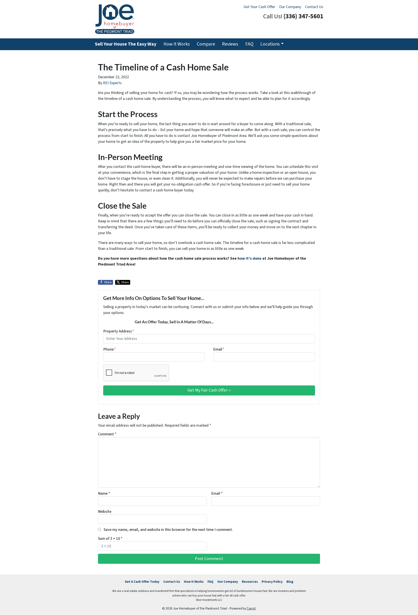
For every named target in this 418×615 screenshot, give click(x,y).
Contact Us (314, 7)
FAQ (249, 44)
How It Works (176, 44)
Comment (107, 434)
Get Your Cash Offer (259, 7)
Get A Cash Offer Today (142, 581)
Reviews (230, 44)
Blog (290, 581)
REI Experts (112, 83)
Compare (206, 44)
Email (218, 349)
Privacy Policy (272, 581)
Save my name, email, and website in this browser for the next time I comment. (168, 529)
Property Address (118, 331)
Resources (250, 581)
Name (104, 493)
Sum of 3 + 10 (110, 538)
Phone (109, 349)
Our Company (290, 7)
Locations (270, 44)
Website (104, 511)
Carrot (251, 608)
